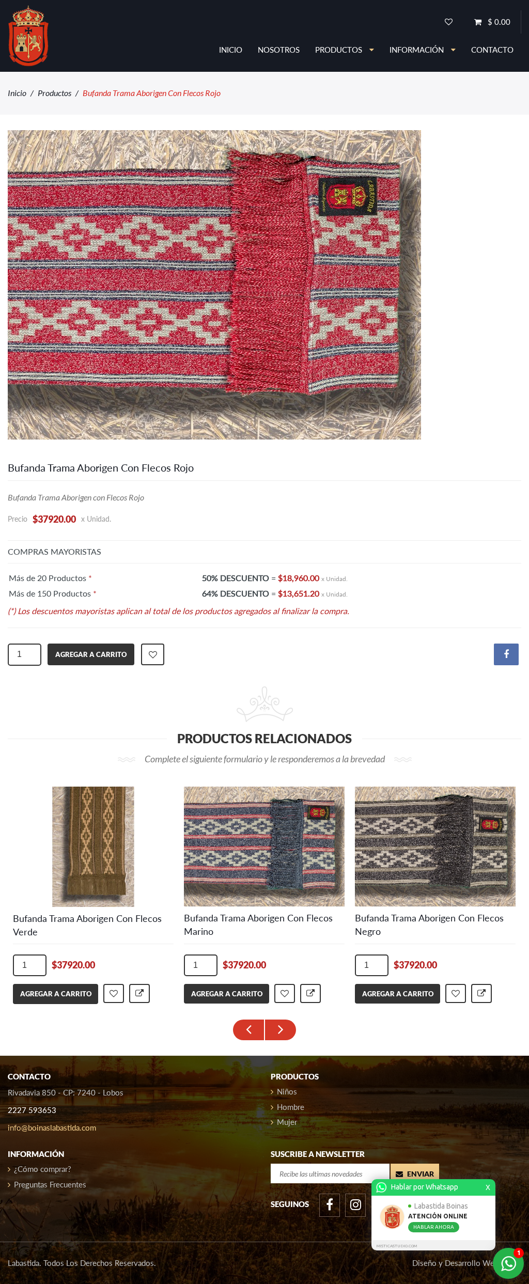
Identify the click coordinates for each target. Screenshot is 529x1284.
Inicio (17, 93)
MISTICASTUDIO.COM (397, 1246)
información (418, 49)
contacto (492, 49)
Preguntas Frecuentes (50, 1184)
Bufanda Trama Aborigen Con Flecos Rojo (101, 467)
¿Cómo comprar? (42, 1168)
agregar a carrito (91, 654)
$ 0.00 (498, 21)
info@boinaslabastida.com (52, 1127)
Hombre (290, 1106)
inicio (230, 49)
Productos (54, 93)
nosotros (279, 49)
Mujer (287, 1121)
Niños (287, 1091)
